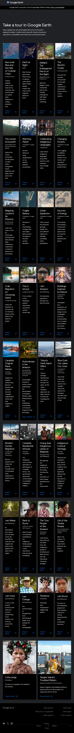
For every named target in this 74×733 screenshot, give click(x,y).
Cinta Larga (10, 677)
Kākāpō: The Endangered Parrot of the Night (46, 68)
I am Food (10, 596)
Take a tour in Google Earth (44, 712)
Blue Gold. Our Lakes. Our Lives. (63, 363)
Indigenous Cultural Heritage (62, 446)
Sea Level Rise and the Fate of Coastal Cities (10, 68)
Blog (12, 723)
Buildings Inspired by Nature (62, 289)
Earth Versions (48, 708)
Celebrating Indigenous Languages (45, 142)
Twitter (8, 723)
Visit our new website (57, 7)
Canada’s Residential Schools (27, 446)
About (39, 726)
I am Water (10, 520)
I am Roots (62, 596)
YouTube (4, 723)
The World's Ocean (61, 65)
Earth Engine (67, 712)
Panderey (44, 596)
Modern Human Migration (9, 446)
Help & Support (48, 715)
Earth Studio (67, 708)
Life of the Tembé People (62, 523)
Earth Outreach (66, 715)
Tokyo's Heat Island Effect (46, 363)
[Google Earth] (8, 708)
